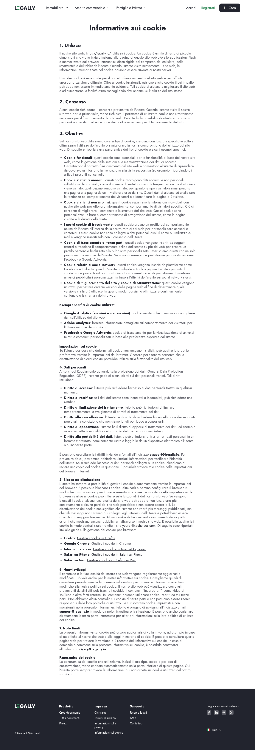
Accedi (191, 7)
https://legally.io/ (98, 53)
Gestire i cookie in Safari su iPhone (116, 554)
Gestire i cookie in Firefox (96, 538)
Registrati (208, 7)
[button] (57, 8)
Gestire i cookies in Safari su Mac (111, 560)
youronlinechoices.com (139, 525)
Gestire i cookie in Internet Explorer (119, 549)
